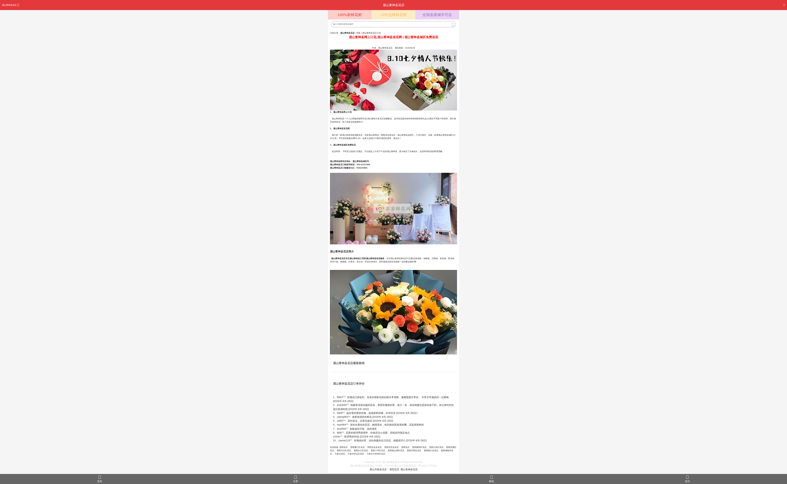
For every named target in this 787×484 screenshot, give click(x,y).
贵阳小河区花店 (378, 450)
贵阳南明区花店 (419, 447)
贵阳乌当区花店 (344, 450)
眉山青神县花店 (409, 469)
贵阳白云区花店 (361, 450)
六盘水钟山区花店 (356, 454)
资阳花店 (343, 447)
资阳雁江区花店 (357, 447)
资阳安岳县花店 (374, 447)
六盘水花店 (340, 454)
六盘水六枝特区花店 (376, 454)
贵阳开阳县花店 (414, 450)
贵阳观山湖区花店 (396, 450)
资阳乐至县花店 (391, 447)
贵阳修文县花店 (431, 450)
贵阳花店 (405, 447)
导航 (358, 33)
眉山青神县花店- (9, 5)
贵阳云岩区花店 (436, 447)
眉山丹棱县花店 (378, 469)
